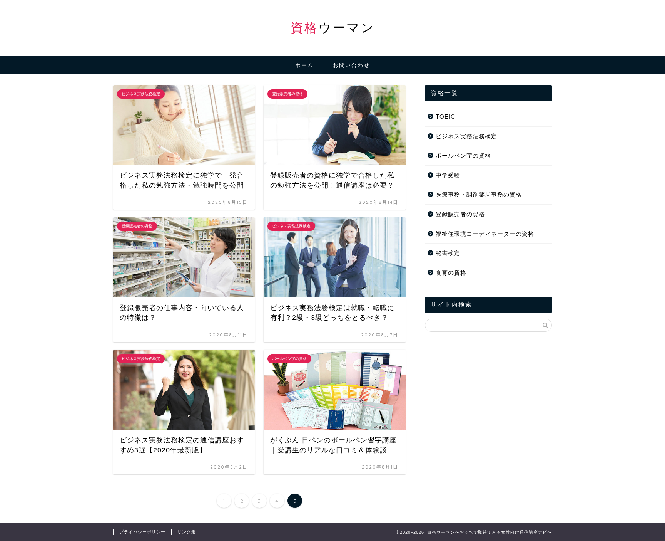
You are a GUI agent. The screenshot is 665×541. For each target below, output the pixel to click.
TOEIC (445, 116)
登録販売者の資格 (460, 214)
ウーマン (333, 27)
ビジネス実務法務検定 (466, 136)
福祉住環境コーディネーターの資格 (485, 233)
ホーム (304, 65)
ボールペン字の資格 (463, 155)
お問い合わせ (351, 65)
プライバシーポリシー (142, 531)
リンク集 (186, 531)
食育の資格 (451, 272)
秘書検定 (448, 253)
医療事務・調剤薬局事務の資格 (479, 194)
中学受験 (448, 175)
